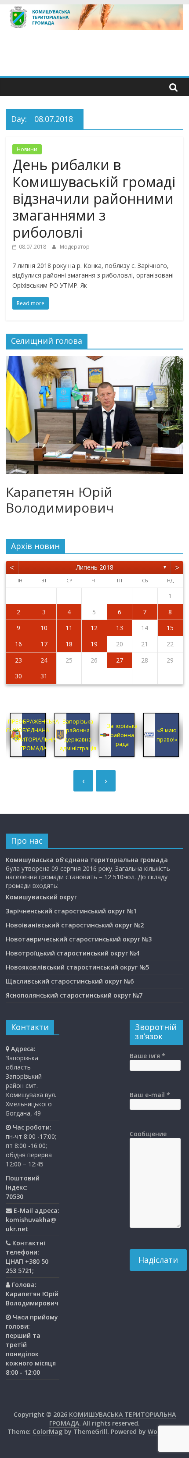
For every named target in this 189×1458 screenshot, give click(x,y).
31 (43, 676)
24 (43, 660)
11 (69, 628)
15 (170, 628)
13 (119, 628)
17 (43, 644)
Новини (27, 149)
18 (69, 644)
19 (94, 644)
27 (119, 660)
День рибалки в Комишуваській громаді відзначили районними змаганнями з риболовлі (93, 198)
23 (18, 660)
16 (18, 644)
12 (94, 628)
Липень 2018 (94, 567)
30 (18, 676)
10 (43, 628)
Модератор (75, 246)
